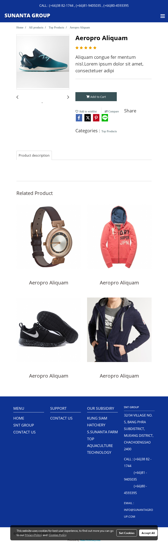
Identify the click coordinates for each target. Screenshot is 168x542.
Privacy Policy (33, 535)
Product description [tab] (34, 155)
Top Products (109, 131)
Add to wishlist (87, 111)
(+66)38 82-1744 (61, 5)
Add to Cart (98, 97)
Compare (113, 111)
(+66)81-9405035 (88, 5)
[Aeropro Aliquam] (43, 62)
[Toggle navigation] (162, 16)
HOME (18, 418)
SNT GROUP (23, 425)
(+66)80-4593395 (116, 5)
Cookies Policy (57, 535)
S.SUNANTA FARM (102, 431)
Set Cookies (126, 533)
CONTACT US (24, 432)
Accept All (148, 533)
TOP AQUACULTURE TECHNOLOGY (100, 445)
